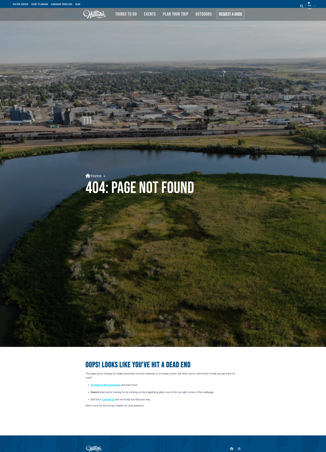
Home (95, 175)
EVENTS (150, 14)
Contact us (108, 399)
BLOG (78, 4)
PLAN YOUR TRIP (175, 14)
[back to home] (95, 14)
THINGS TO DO (126, 14)
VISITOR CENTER (20, 4)
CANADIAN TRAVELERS (61, 4)
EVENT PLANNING (39, 4)
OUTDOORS (204, 14)
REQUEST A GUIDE (230, 14)
